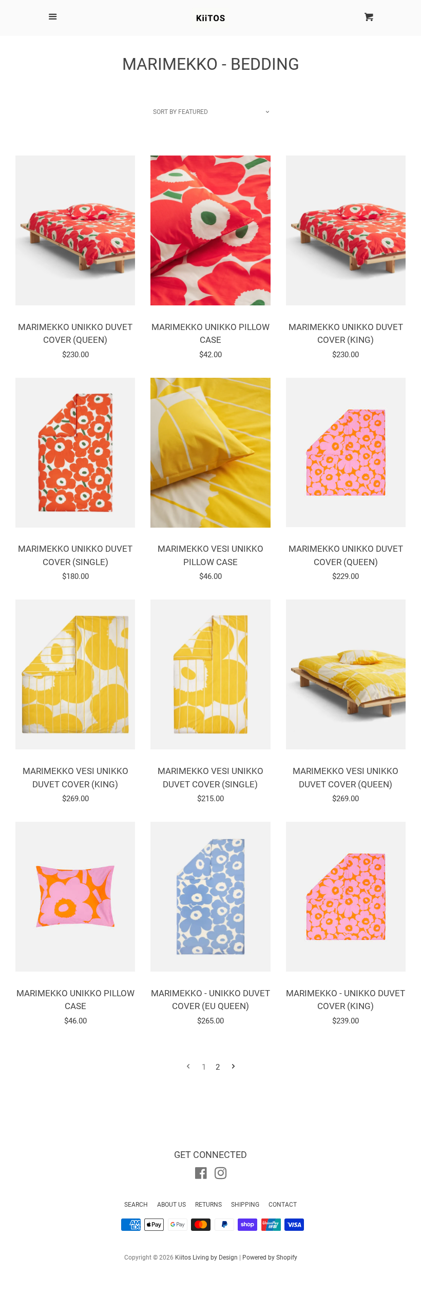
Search (136, 1204)
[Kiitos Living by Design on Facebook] (201, 1175)
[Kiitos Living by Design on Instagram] (221, 1175)
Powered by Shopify (269, 1257)
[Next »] (233, 1067)
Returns (208, 1204)
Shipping (245, 1204)
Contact (283, 1204)
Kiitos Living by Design (206, 1257)
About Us (171, 1204)
